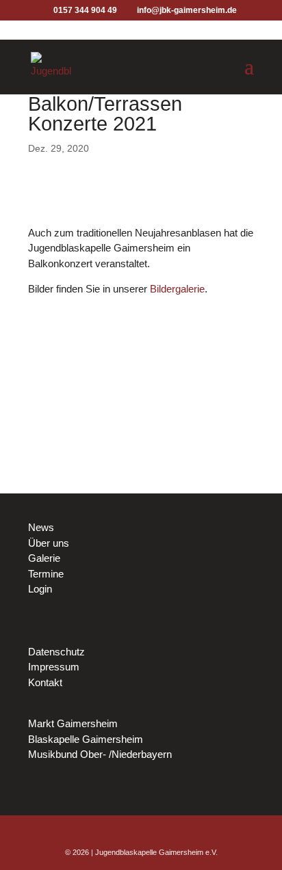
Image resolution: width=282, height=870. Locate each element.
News (41, 527)
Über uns (48, 543)
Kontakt (45, 682)
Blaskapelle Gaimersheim (85, 739)
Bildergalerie (177, 289)
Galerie (44, 558)
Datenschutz (56, 651)
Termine (46, 574)
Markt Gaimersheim (73, 723)
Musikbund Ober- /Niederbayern (100, 754)
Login (40, 589)
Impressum (53, 666)
